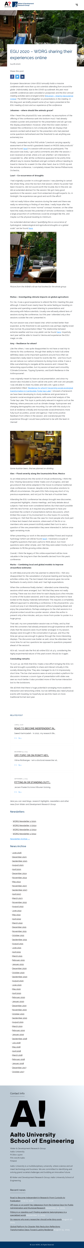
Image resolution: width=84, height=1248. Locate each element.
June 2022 (16, 910)
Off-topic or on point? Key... (31, 755)
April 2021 (16, 952)
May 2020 (16, 989)
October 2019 (18, 1014)
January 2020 (18, 1001)
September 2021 (19, 939)
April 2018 (16, 1051)
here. (31, 228)
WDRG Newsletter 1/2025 (24, 821)
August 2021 (17, 944)
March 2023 (17, 898)
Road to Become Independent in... (34, 728)
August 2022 (17, 906)
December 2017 (19, 1067)
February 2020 (18, 997)
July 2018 (16, 1043)
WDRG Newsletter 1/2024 (24, 834)
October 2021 (18, 935)
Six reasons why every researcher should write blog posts (36, 1219)
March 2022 (17, 923)
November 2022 (19, 902)
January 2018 (18, 1063)
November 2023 (19, 886)
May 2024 (16, 882)
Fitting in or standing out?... (32, 782)
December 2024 (19, 873)
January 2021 (18, 964)
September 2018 (19, 1039)
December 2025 (19, 857)
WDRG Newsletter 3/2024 (24, 825)
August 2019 (17, 1022)
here (25, 148)
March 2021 (17, 956)
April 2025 (16, 869)
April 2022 (16, 919)
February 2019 (18, 1030)
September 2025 (19, 861)
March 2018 (17, 1055)
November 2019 (19, 1010)
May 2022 (16, 915)
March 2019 (17, 1026)
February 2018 (18, 1059)
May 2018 (16, 1047)
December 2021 (19, 927)
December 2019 (19, 1005)
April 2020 (16, 993)
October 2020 (18, 972)
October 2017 (18, 1072)
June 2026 (17, 853)
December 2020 (19, 968)
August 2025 (18, 865)
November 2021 (19, 931)
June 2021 (16, 948)
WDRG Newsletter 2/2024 (24, 829)
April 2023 (16, 894)
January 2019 (18, 1034)
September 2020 (19, 977)
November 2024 (19, 877)
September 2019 (19, 1018)
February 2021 (18, 960)
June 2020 (17, 985)
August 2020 (18, 981)
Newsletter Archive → (20, 839)
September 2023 (19, 890)
